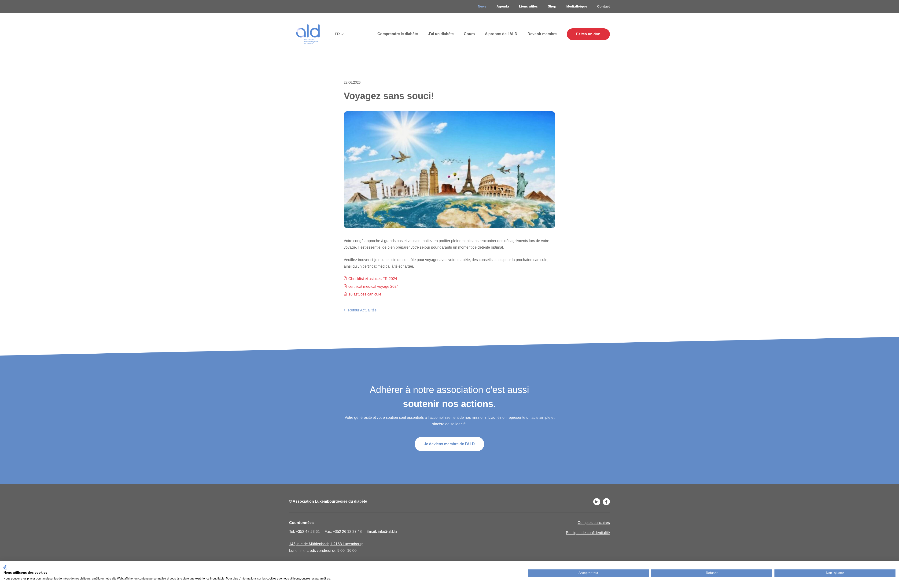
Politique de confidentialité (588, 533)
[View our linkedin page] (596, 501)
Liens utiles (528, 6)
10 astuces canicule (364, 294)
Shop (552, 6)
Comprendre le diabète (397, 34)
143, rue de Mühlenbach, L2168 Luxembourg (326, 544)
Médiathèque (576, 6)
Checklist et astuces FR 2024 (372, 279)
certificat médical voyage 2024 (373, 286)
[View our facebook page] (606, 501)
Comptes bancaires (594, 523)
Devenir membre (542, 34)
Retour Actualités (362, 310)
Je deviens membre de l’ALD (449, 444)
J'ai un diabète (441, 34)
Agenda (503, 6)
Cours (469, 34)
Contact (603, 6)
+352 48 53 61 (308, 532)
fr (337, 34)
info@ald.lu (387, 532)
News (482, 6)
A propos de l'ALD (501, 34)
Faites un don (588, 34)
